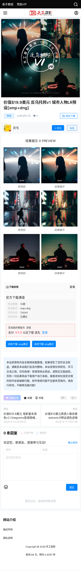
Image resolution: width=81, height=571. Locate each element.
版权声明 (8, 529)
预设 (9, 115)
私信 (72, 128)
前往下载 (70, 116)
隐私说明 (8, 538)
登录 (45, 332)
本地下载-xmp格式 (18, 344)
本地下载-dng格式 (44, 344)
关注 (59, 128)
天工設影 (50, 546)
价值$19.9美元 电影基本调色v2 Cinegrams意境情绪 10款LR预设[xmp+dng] (20, 417)
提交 (71, 487)
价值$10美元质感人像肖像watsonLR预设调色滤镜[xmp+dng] (61, 417)
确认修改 (72, 442)
